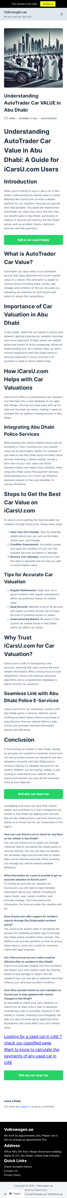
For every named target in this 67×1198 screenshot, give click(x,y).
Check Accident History (18, 1166)
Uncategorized (49, 118)
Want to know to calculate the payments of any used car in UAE (31, 1056)
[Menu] (61, 14)
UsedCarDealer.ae (36, 1194)
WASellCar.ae (55, 1194)
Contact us (48, 4)
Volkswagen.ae (15, 12)
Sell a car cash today (33, 240)
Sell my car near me (33, 1075)
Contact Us (10, 1170)
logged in (25, 1106)
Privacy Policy (12, 1174)
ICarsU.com (40, 1189)
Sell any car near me (33, 794)
